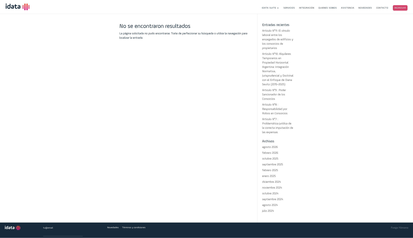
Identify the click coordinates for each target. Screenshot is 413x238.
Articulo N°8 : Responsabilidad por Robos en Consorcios (274, 109)
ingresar (400, 8)
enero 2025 (269, 176)
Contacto (382, 8)
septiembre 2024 (272, 199)
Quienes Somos (327, 8)
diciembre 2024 (271, 182)
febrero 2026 (270, 153)
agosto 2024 (270, 205)
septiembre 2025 (272, 164)
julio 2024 (268, 211)
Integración (306, 8)
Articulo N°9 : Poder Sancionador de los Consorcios (274, 95)
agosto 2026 (270, 147)
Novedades (365, 8)
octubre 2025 (270, 158)
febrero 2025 (270, 170)
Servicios (289, 8)
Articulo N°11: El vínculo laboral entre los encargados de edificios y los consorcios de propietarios (277, 39)
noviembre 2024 (272, 187)
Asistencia (347, 8)
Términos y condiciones (134, 227)
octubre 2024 (270, 193)
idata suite (269, 8)
